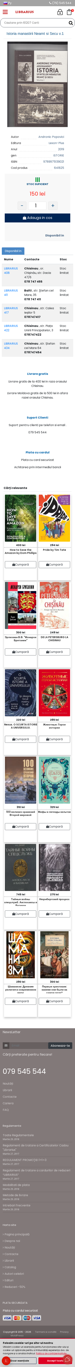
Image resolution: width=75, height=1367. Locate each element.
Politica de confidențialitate (51, 1353)
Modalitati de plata (16, 1185)
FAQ (6, 1110)
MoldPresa (17, 1335)
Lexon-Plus (56, 143)
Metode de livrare (15, 1195)
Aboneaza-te (60, 1046)
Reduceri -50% (14, 1287)
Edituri (8, 1280)
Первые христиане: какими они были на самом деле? (54, 989)
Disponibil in (54, 235)
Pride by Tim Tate (54, 550)
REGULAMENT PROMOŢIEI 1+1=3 (24, 1160)
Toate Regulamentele (18, 1135)
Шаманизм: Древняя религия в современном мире (20, 989)
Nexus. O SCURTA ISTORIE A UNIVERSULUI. (20, 726)
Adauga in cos (39, 217)
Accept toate (55, 1360)
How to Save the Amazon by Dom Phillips (21, 551)
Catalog (10, 1267)
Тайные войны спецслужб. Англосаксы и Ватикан (20, 901)
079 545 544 (24, 1071)
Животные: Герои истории (54, 726)
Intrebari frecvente (16, 1205)
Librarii (7, 1090)
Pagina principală (16, 1234)
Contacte (10, 1097)
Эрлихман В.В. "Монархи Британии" (20, 638)
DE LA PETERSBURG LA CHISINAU (54, 638)
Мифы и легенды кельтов (54, 812)
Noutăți (8, 1083)
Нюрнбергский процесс (54, 899)
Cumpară (22, 564)
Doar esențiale (20, 1360)
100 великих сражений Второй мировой (20, 813)
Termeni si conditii (45, 1332)
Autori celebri (14, 1274)
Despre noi (12, 1241)
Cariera (8, 1103)
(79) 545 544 (61, 3)
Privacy (64, 1332)
